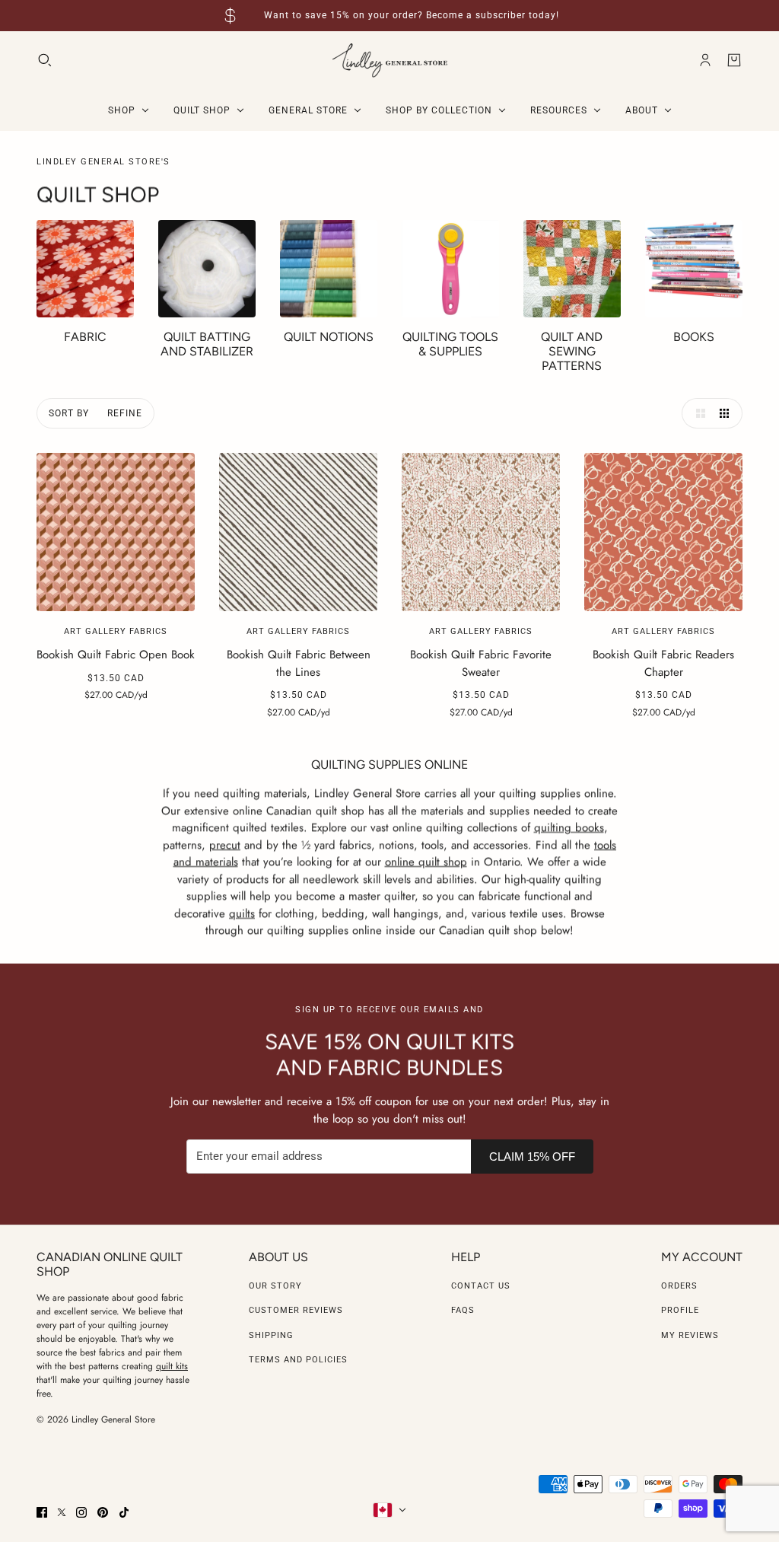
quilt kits (172, 1366)
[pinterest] (102, 1512)
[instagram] (81, 1512)
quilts (242, 912)
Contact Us (480, 1286)
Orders (679, 1286)
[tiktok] (124, 1512)
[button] (697, 413)
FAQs (463, 1310)
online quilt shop (426, 861)
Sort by (69, 413)
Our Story (275, 1286)
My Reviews (690, 1335)
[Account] (705, 60)
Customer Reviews (296, 1310)
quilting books (569, 827)
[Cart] (734, 60)
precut (224, 844)
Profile (680, 1310)
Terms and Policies (298, 1360)
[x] (61, 1512)
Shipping (271, 1335)
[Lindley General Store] (389, 60)
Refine (124, 413)
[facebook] (41, 1512)
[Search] (45, 60)
